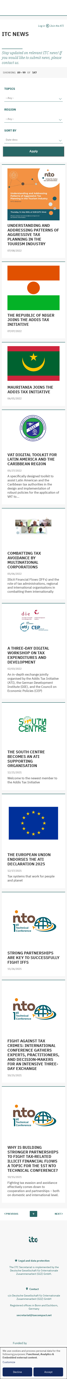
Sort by (10, 130)
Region (10, 109)
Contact (34, 1289)
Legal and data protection (34, 1260)
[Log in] (43, 25)
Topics (9, 89)
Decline (17, 1372)
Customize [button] (9, 1362)
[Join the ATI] (57, 25)
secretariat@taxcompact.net (34, 1315)
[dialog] (33, 1363)
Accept (48, 1372)
